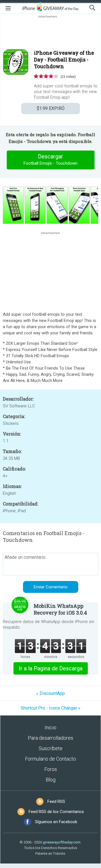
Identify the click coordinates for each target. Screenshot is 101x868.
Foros (50, 769)
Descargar (50, 159)
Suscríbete (51, 748)
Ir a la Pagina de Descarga (50, 668)
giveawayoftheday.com (62, 842)
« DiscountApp (50, 693)
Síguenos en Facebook (56, 821)
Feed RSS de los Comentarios (56, 811)
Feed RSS (56, 801)
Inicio (50, 727)
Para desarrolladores (50, 738)
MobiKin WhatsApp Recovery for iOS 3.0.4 (60, 609)
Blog (51, 780)
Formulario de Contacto (50, 759)
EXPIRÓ (51, 108)
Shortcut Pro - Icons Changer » (51, 708)
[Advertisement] (50, 33)
